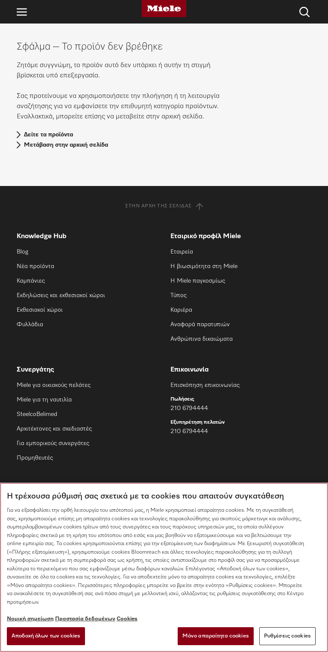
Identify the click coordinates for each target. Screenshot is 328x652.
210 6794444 (189, 408)
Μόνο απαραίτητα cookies (215, 636)
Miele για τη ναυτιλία (44, 400)
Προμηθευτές (35, 458)
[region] (164, 567)
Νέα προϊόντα (35, 266)
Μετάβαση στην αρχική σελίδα (66, 145)
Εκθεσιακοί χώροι (40, 310)
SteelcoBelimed (37, 414)
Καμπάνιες (31, 281)
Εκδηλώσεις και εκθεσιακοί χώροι (61, 295)
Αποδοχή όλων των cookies (46, 636)
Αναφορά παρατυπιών (200, 324)
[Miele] (164, 8)
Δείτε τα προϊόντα (48, 135)
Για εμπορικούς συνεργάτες (53, 443)
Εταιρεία (181, 252)
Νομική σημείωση (30, 619)
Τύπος (178, 295)
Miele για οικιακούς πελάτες (54, 385)
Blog (22, 252)
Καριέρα (181, 310)
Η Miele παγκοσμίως (197, 281)
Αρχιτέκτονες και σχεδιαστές (54, 429)
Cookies (127, 619)
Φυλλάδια (30, 324)
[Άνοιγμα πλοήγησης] (22, 12)
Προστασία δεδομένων (85, 619)
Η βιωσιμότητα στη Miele (203, 266)
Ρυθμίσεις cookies (287, 636)
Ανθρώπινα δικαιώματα (201, 339)
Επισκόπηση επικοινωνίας (205, 385)
